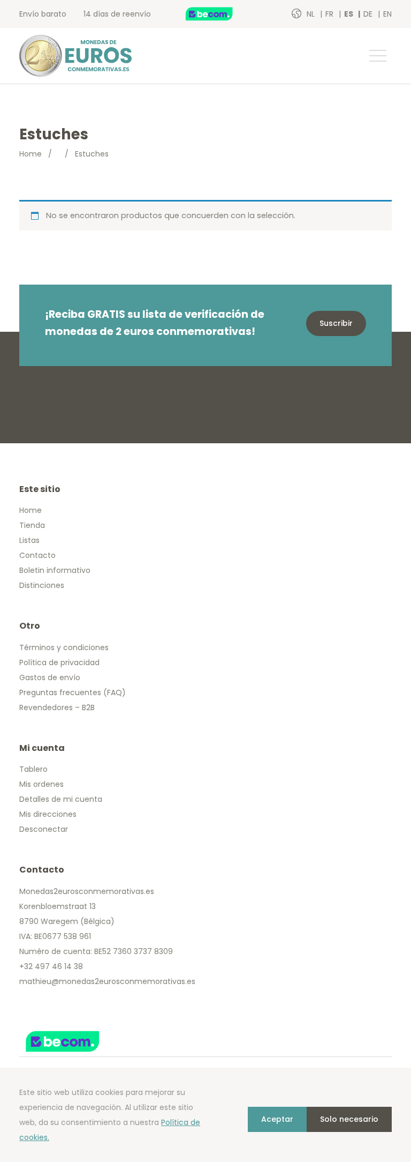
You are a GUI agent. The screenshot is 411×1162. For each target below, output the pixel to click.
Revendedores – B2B (57, 707)
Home (30, 153)
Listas (29, 540)
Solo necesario (349, 1119)
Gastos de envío (49, 677)
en (387, 14)
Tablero (33, 769)
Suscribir (336, 323)
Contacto (37, 555)
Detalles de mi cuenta (60, 799)
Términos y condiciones (64, 647)
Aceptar (277, 1119)
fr (330, 14)
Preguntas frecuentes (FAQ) (72, 692)
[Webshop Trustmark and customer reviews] (220, 14)
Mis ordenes (41, 784)
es (349, 14)
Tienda (32, 525)
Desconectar (43, 829)
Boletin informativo (54, 570)
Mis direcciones (48, 814)
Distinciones (41, 585)
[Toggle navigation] (377, 56)
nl (312, 14)
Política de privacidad (59, 662)
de (369, 14)
